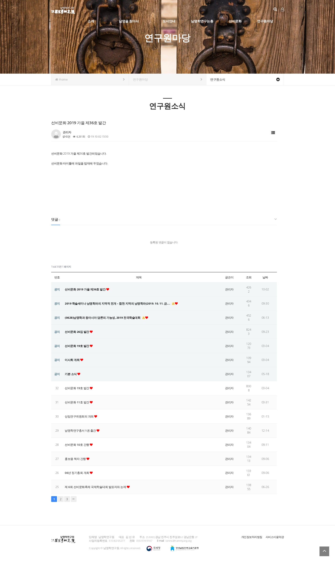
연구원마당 (265, 21)
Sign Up (283, 15)
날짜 (265, 277)
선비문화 (235, 21)
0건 (68, 136)
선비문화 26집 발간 (77, 332)
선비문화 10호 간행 (77, 445)
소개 (91, 21)
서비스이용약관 (275, 537)
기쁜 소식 (71, 374)
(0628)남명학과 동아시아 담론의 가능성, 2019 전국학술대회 (103, 317)
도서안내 (169, 21)
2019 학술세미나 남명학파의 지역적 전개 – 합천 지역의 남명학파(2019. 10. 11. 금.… (118, 303)
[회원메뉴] (282, 9)
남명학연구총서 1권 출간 (81, 430)
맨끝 (74, 499)
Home (63, 79)
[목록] (273, 132)
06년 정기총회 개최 (77, 473)
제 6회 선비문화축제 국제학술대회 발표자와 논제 (96, 487)
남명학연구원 (63, 10)
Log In (283, 15)
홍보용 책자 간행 (75, 459)
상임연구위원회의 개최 (79, 416)
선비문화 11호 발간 (77, 402)
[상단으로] (324, 551)
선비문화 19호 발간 (77, 346)
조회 (249, 277)
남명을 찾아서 (129, 21)
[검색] (275, 9)
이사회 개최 (72, 360)
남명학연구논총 (202, 21)
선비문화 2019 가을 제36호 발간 (85, 289)
